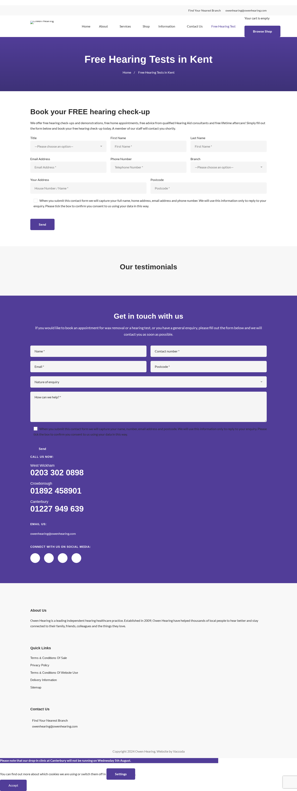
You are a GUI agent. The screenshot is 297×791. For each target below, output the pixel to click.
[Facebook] (62, 558)
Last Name (198, 138)
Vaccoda (179, 751)
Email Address (40, 159)
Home (127, 72)
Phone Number (121, 159)
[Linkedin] (49, 558)
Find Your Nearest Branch (50, 720)
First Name (118, 138)
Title (33, 138)
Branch (195, 159)
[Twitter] (35, 558)
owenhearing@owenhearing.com (53, 533)
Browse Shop (262, 31)
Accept (13, 785)
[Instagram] (76, 558)
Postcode (157, 180)
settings (121, 774)
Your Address (39, 180)
